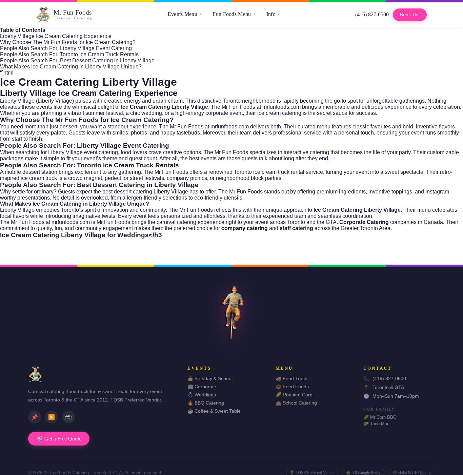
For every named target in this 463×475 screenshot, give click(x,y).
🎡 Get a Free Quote (58, 438)
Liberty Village (55, 101)
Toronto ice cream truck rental (269, 172)
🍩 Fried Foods (292, 386)
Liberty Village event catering (83, 152)
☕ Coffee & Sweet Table (214, 411)
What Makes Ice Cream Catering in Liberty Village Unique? (71, 66)
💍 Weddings (201, 394)
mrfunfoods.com (281, 107)
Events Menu (185, 14)
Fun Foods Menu (234, 14)
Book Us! (410, 14)
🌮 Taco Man (376, 423)
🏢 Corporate (201, 386)
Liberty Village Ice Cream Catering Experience (56, 36)
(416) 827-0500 (372, 14)
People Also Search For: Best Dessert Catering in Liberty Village (77, 60)
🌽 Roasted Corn (294, 394)
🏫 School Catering (296, 403)
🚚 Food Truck (291, 378)
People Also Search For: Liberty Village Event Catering (66, 48)
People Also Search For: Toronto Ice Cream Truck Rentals (69, 54)
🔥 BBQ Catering (205, 403)
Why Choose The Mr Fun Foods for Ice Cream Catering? (68, 42)
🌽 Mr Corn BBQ (380, 417)
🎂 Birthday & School (210, 378)
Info (273, 14)
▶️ (51, 417)
